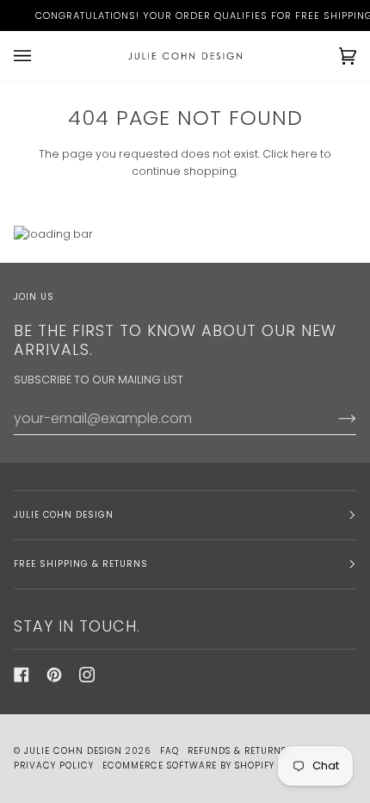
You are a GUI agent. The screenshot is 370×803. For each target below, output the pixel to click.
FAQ (169, 750)
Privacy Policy (54, 765)
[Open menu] (39, 56)
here (304, 153)
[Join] (333, 418)
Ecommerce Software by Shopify (188, 765)
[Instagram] (87, 674)
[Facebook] (21, 674)
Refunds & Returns (237, 750)
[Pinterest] (54, 674)
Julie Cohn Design (73, 750)
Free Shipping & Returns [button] (81, 563)
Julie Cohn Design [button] (64, 514)
